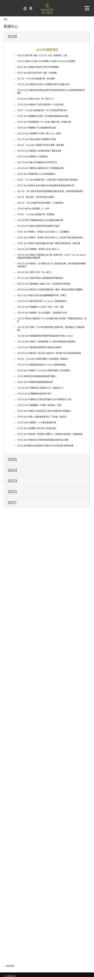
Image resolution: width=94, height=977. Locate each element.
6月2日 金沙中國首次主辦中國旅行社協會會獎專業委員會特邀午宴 (45, 186)
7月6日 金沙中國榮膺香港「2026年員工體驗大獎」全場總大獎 (44, 122)
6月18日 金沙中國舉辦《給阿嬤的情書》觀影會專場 (39, 151)
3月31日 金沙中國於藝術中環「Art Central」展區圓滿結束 (42, 301)
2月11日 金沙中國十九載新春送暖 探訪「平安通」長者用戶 (42, 417)
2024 (12, 470)
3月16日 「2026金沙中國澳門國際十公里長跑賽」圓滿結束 (42, 359)
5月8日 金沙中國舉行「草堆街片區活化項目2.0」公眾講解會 (43, 232)
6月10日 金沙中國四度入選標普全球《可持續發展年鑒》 (41, 168)
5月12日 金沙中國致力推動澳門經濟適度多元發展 (38, 226)
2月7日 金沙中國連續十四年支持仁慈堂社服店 (36, 428)
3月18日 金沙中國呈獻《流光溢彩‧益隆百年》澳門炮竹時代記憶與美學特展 (49, 353)
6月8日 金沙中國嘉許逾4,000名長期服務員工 (36, 174)
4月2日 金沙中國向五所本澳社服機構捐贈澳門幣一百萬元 (41, 295)
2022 (12, 491)
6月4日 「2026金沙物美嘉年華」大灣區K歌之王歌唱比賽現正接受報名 (47, 180)
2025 (12, 459)
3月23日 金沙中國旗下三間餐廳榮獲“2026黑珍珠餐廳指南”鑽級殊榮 (46, 342)
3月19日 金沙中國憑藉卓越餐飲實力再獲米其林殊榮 (39, 347)
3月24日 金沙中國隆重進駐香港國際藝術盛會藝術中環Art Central (45, 336)
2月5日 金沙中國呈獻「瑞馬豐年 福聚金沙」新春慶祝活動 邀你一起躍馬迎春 (50, 434)
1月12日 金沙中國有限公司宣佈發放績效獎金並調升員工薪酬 (42, 440)
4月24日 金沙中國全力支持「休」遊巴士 (34, 272)
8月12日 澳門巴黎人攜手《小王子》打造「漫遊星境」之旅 (42, 55)
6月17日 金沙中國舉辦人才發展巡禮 (32, 157)
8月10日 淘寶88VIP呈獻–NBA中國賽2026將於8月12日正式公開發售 (46, 61)
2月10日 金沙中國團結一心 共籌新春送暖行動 (36, 423)
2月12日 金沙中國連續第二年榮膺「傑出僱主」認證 (39, 405)
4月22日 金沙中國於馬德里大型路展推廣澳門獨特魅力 (40, 278)
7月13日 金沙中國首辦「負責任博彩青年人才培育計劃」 (41, 105)
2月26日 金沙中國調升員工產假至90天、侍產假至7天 (40, 388)
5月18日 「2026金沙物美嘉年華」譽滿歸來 (35, 214)
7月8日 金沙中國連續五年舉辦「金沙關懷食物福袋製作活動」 (43, 116)
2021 (11, 502)
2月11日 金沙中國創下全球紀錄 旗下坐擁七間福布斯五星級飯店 (44, 411)
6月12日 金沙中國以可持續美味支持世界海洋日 (37, 162)
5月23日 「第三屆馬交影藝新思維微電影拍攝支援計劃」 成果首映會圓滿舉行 (50, 191)
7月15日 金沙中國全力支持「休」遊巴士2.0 (35, 99)
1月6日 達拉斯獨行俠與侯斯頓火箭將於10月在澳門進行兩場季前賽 (45, 446)
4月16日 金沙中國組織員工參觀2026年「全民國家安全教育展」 (44, 284)
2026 (12, 36)
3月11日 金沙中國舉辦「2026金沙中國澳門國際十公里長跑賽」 (44, 371)
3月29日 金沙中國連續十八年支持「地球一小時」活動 (40, 307)
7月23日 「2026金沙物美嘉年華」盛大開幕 (36, 79)
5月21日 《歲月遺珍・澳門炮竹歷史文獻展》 (36, 197)
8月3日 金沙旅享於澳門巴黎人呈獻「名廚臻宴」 (38, 73)
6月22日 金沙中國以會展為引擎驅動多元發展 (36, 139)
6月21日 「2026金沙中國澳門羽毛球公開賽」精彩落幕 (40, 145)
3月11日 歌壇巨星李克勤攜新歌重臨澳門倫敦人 (37, 376)
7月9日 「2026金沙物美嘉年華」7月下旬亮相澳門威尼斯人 (42, 110)
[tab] (47, 36)
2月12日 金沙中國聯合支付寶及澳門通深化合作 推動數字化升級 (44, 399)
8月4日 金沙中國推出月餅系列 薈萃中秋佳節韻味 (38, 67)
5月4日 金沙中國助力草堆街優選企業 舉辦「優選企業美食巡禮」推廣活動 (48, 243)
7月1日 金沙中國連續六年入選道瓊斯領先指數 (36, 128)
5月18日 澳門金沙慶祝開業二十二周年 (33, 209)
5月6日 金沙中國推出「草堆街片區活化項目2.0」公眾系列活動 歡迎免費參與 (50, 238)
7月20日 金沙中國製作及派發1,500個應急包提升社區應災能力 (43, 84)
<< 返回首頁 (9, 966)
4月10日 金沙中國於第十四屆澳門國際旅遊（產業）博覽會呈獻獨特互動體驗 (49, 290)
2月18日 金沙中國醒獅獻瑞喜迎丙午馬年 (34, 394)
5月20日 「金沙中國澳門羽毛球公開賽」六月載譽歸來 (40, 203)
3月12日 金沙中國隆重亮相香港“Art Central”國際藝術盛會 (41, 365)
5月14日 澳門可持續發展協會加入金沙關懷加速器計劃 (40, 220)
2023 (12, 480)
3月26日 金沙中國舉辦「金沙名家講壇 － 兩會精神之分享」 (42, 313)
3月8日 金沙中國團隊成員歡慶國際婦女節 (35, 382)
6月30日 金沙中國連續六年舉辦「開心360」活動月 (39, 133)
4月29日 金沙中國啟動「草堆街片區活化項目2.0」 (39, 249)
